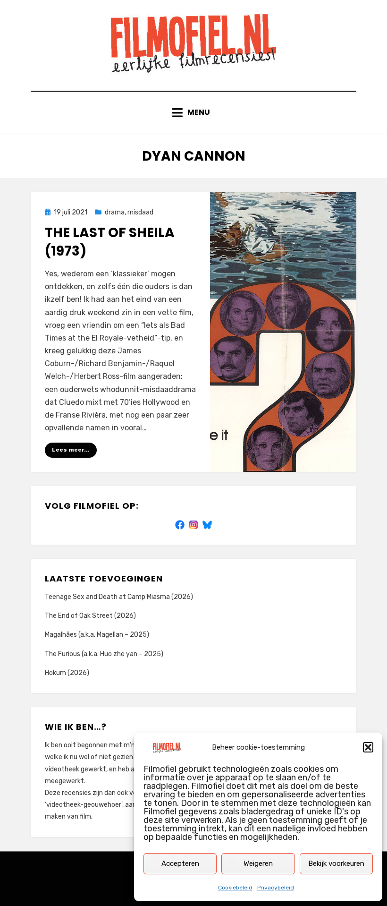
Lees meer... (71, 449)
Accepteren (180, 863)
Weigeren (258, 863)
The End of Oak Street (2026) (90, 616)
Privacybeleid (275, 887)
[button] (368, 747)
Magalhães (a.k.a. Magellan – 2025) (97, 635)
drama (115, 212)
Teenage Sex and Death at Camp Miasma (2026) (119, 597)
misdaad (140, 212)
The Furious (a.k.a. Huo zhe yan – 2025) (104, 654)
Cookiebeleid (235, 887)
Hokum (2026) (67, 673)
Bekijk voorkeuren (336, 863)
